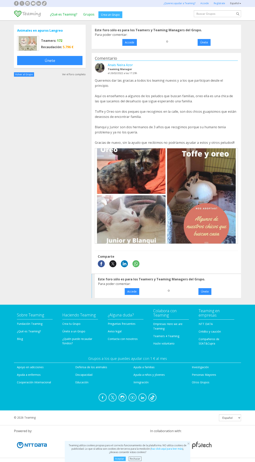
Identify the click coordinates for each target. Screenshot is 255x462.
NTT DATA (206, 324)
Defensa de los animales (91, 367)
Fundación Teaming (29, 324)
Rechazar (135, 458)
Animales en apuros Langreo (40, 30)
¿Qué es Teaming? (63, 14)
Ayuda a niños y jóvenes (149, 375)
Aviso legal (115, 331)
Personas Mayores (204, 375)
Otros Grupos (200, 382)
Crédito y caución (210, 331)
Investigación (200, 367)
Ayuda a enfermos (29, 375)
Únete (50, 60)
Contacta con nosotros (123, 339)
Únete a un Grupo (73, 331)
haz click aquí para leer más (166, 448)
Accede (129, 42)
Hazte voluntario (164, 343)
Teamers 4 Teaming (166, 336)
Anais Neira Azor (120, 65)
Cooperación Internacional (34, 382)
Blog (20, 339)
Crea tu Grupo (71, 324)
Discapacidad (83, 375)
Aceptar (119, 458)
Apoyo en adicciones (30, 367)
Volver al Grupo (24, 74)
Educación (81, 382)
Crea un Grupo (110, 15)
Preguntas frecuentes (121, 324)
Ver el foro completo (74, 74)
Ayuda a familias (144, 367)
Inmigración (141, 382)
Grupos (88, 14)
